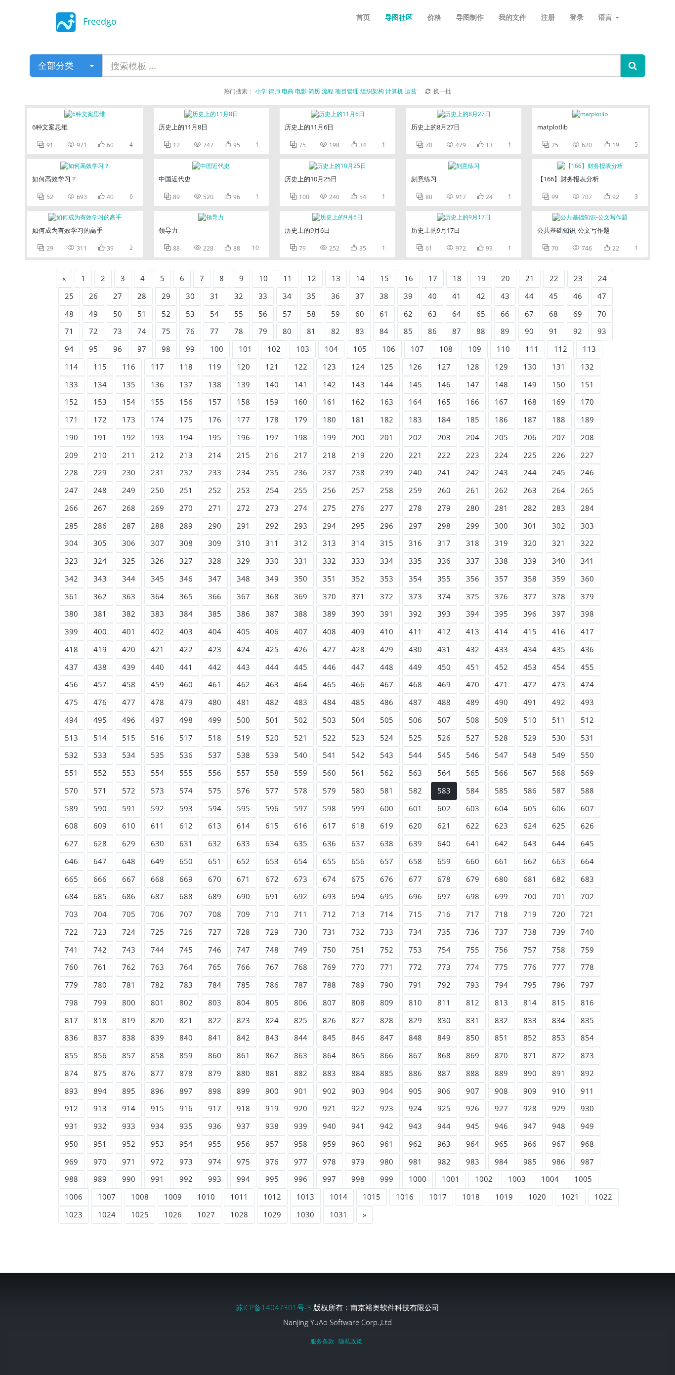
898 (214, 1091)
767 (272, 967)
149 (530, 384)
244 (530, 472)
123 (329, 367)
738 (530, 932)
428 (358, 649)
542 (358, 755)
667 (128, 879)
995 (272, 1179)
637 (358, 843)
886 (415, 1073)
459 (157, 684)
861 (243, 1055)
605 (530, 808)
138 (214, 384)
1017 (438, 1197)
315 (386, 543)
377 (530, 596)
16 (408, 278)
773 (444, 967)
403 (186, 631)
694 (358, 896)
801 (157, 1002)
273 (272, 508)
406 (272, 631)
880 (243, 1073)
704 (100, 914)
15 (384, 278)
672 (272, 879)
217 (300, 455)
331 (300, 561)
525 (415, 738)
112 (560, 349)
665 (71, 879)
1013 (305, 1197)
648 (128, 861)
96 (117, 349)
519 (243, 738)
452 (501, 667)
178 (272, 419)
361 (71, 596)
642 (501, 843)
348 (243, 578)
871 (530, 1055)
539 (272, 755)
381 (100, 614)
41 (456, 296)
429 (386, 649)
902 (329, 1091)
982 (444, 1162)
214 (214, 455)
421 (157, 649)
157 (214, 402)
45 (553, 296)
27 (117, 296)
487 (415, 702)
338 (501, 561)
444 (272, 667)
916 (186, 1108)
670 (214, 879)
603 (472, 808)
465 (329, 684)
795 (530, 985)
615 (272, 826)
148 (501, 384)
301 (530, 526)
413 (472, 631)
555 (186, 773)
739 (558, 932)
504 (358, 720)
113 (589, 349)
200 (358, 437)
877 (157, 1073)
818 (100, 1020)
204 (472, 437)
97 (141, 349)
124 (358, 367)
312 (300, 543)
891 (558, 1073)
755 (472, 950)
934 (157, 1126)
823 (243, 1020)
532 (71, 755)
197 (272, 437)
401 (128, 631)
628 (100, 843)
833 (530, 1020)
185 (472, 419)
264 (558, 490)
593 (186, 808)
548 (530, 755)
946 (501, 1126)
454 (558, 667)
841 (214, 1037)
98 (166, 349)
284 (587, 508)
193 (157, 437)
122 (300, 367)
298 (444, 526)
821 (186, 1020)
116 (128, 367)
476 (100, 702)
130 (530, 367)
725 (157, 932)
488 (444, 702)
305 (100, 543)
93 (601, 331)
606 (558, 808)
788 (329, 985)
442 (214, 667)
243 (501, 472)
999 (386, 1179)
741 (71, 950)
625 (558, 826)
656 (358, 861)
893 (71, 1091)
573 (157, 790)
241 (444, 472)
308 (186, 543)
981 (415, 1162)
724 (128, 932)
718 (501, 914)
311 (272, 543)
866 (386, 1055)
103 (302, 349)
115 (100, 367)
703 (71, 914)
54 (214, 314)
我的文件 (512, 17)
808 (358, 1002)
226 (558, 455)
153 (100, 402)
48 (69, 314)
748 (272, 950)
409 (358, 631)
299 (472, 526)
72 (93, 331)
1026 (173, 1214)
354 (415, 578)
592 (157, 808)
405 (243, 631)
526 (444, 738)
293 (300, 526)
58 (311, 314)
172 (100, 419)
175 (186, 419)
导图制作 (470, 17)
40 (432, 296)
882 (300, 1073)
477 (128, 702)
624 (530, 826)
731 (329, 932)
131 (558, 367)
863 (300, 1055)
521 (300, 738)
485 (358, 702)
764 (186, 967)
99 (190, 349)
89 (505, 331)
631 (186, 843)
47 (601, 296)
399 (71, 631)
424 (243, 649)
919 (272, 1108)
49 (93, 314)
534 (128, 755)
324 (100, 561)
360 (587, 578)
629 (128, 843)
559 (300, 773)
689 (214, 896)
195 (214, 437)
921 (329, 1108)
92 (577, 331)
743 (128, 950)
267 (100, 508)
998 (358, 1179)
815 (558, 1002)
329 (243, 561)
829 (415, 1020)
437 (71, 667)
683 (587, 879)
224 (501, 455)
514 (100, 738)
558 (272, 773)
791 (415, 985)
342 (71, 578)
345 (157, 578)
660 (472, 861)
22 (553, 278)
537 (214, 755)
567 (530, 773)
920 (300, 1108)
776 (530, 967)
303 (587, 526)
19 (481, 278)
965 (501, 1144)
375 (472, 596)
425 (272, 649)
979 (358, 1162)
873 (587, 1055)
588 (587, 790)
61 (384, 314)
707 (186, 914)
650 (186, 861)
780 (100, 985)
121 (272, 367)
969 (71, 1162)
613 (214, 826)
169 (558, 402)
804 (243, 1002)
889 (501, 1073)
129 (501, 367)
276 (358, 508)
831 (472, 1020)
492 (558, 702)
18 (457, 278)
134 (100, 384)
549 (558, 755)
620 (415, 826)
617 (329, 826)
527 (472, 738)
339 (530, 561)
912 (71, 1108)
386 (243, 614)
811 (444, 1002)
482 (272, 702)
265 (587, 490)
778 (587, 967)
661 (501, 861)
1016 (405, 1197)
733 (386, 932)
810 (415, 1002)
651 (214, 861)
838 (128, 1037)
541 (329, 755)
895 (128, 1091)
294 (329, 526)
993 (214, 1179)
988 (71, 1179)
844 (300, 1037)
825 (300, 1020)
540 (300, 755)
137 (186, 384)
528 (501, 738)
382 (128, 614)
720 (558, 914)
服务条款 (323, 1341)
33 (262, 296)
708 (214, 914)
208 (587, 437)
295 (358, 526)
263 (530, 490)
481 (243, 702)
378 (558, 596)
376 (501, 596)
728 (243, 932)
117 (157, 367)
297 (415, 526)
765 (214, 967)
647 (100, 861)
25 (69, 296)
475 (71, 702)
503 (329, 720)
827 (358, 1020)
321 (558, 543)
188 (558, 419)
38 (384, 296)
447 (358, 667)
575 (214, 790)
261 (472, 490)
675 (358, 879)
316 (415, 543)
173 (128, 419)
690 (243, 896)
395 (501, 614)
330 (272, 561)
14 (360, 278)
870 (501, 1055)
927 (501, 1108)
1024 (107, 1214)
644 (558, 843)
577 (272, 790)
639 (415, 843)
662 (530, 861)
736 (472, 932)
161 (329, 402)
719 (530, 914)
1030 (305, 1214)
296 (386, 526)
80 (287, 331)
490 (501, 702)
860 (214, 1055)
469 (444, 684)
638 (386, 843)
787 (300, 985)
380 (71, 614)
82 (335, 331)
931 (71, 1126)
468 (415, 684)
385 (214, 614)
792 (444, 985)
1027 (206, 1214)
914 (128, 1108)
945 (472, 1126)
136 (157, 384)
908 (501, 1091)
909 (530, 1091)
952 (128, 1144)
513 (71, 738)
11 (287, 278)
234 (243, 472)
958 (300, 1144)
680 (501, 879)
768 (300, 967)
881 (272, 1073)
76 (190, 331)
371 (358, 596)
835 (587, 1020)
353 (386, 578)
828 (386, 1020)
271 (214, 508)
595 (243, 808)
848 (415, 1037)
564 (444, 773)
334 (386, 561)
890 (530, 1073)
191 (100, 437)
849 (444, 1037)
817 (71, 1020)
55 (238, 314)
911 (587, 1091)
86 (432, 331)
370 (329, 596)
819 (128, 1020)
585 (501, 790)
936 (214, 1126)
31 (214, 296)
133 (71, 384)
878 (186, 1073)
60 (359, 314)
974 (214, 1162)
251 (186, 490)
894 (100, 1091)
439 (128, 667)
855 (71, 1055)
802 (186, 1002)
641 (472, 843)
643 (530, 843)
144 (386, 384)
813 (501, 1002)
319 (501, 543)
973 (186, 1162)
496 (128, 720)
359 (558, 578)
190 (71, 437)
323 (71, 561)
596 (272, 808)
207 (558, 437)
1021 (570, 1197)
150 (558, 384)
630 (157, 843)
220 (386, 455)
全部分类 (56, 65)
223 (472, 455)
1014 (338, 1197)
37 (359, 296)
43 (505, 296)
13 (336, 278)
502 (300, 720)
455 (587, 667)
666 (100, 879)
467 (386, 684)
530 (558, 738)
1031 (338, 1214)
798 (71, 1002)
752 (386, 950)
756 (501, 950)
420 (128, 649)
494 (71, 720)
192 (128, 437)
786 (272, 985)
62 (408, 314)
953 (157, 1144)
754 (444, 950)
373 (415, 596)
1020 (537, 1197)
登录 (577, 17)
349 (272, 578)
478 (157, 702)
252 (214, 490)
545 (444, 755)
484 (329, 702)
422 (186, 649)
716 (444, 914)
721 (587, 914)
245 (558, 472)
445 (300, 667)
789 (358, 985)
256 (329, 490)
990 (128, 1179)
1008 (140, 1197)
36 (335, 296)
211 (128, 455)
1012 (272, 1197)
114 (71, 367)
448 (386, 667)
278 (415, 508)
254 (272, 490)
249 (128, 490)
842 (243, 1037)
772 (415, 967)
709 (243, 914)
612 (186, 826)
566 (501, 773)
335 (415, 561)
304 (71, 543)
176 (214, 419)
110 (503, 349)
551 (71, 773)
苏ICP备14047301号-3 (274, 1307)
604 (501, 808)
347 (214, 578)
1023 (74, 1214)
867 (415, 1055)
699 (501, 896)
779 (71, 985)
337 (472, 561)
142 (329, 384)
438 (100, 667)
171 (71, 419)
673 (300, 879)
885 (386, 1073)
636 (329, 843)
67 (529, 314)
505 (386, 720)
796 (558, 985)
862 (272, 1055)
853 (558, 1037)
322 (587, 543)
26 (93, 296)
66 (505, 314)
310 (243, 543)
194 (186, 437)
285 (71, 526)
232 (186, 472)
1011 (239, 1197)
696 (415, 896)
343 (100, 578)
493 (587, 702)
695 (386, 896)
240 (415, 472)
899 (243, 1091)
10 (263, 278)
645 (587, 843)
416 (558, 631)
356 (472, 578)
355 (444, 578)
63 (432, 314)
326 (157, 561)
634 (272, 843)
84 (384, 331)
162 (358, 402)
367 (243, 596)
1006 (74, 1197)
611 (157, 826)
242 (472, 472)
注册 (548, 17)
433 (501, 649)
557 (243, 773)
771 (386, 967)
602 (444, 808)
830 (444, 1020)
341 (587, 561)
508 (472, 720)
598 (329, 808)
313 (329, 543)
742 (100, 950)
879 (214, 1073)
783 (186, 985)
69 (577, 314)
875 (100, 1073)
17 (432, 278)
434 (530, 649)
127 (444, 367)
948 (558, 1126)
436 (587, 649)
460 (186, 684)
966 (530, 1144)
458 (128, 684)
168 (530, 402)
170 (587, 402)
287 (128, 526)
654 (300, 861)
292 (272, 526)
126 (415, 367)
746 (214, 950)
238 (358, 472)
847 (386, 1037)
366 (214, 596)
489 (472, 702)
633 (243, 843)
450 (444, 667)
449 (415, 667)
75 (166, 331)
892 (587, 1073)
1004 (550, 1179)
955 (214, 1144)
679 (472, 879)
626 (587, 826)
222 (444, 455)
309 (214, 543)
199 (329, 437)
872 (558, 1055)
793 (472, 985)
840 (186, 1037)
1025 (140, 1214)
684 (71, 896)
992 (186, 1179)
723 (100, 932)
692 (300, 896)
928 (530, 1108)
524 (386, 738)
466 (358, 684)
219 (358, 455)
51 (141, 314)
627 (71, 843)
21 (529, 278)
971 (128, 1162)
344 (128, 578)
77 (214, 331)
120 (243, 367)
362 (100, 596)
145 (415, 384)
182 (386, 419)
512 (587, 720)
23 (578, 278)
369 (300, 596)
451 (472, 667)
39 (408, 296)
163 (386, 402)
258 (386, 490)
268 (128, 508)
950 (71, 1144)
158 (243, 402)
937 (243, 1126)
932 (100, 1126)
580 (358, 790)
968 (587, 1144)
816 (587, 1002)
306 (128, 543)
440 (157, 667)
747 (243, 950)
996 (300, 1179)
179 (300, 419)
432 (472, 649)
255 (300, 490)
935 (186, 1126)
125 (386, 367)
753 (415, 950)
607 (587, 808)
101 (245, 349)
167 (501, 402)
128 (472, 367)
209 (71, 455)
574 (186, 790)
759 (587, 950)
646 (71, 861)
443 (243, 667)
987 (587, 1162)
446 (329, 667)
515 (128, 738)
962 (415, 1144)
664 (587, 861)
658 (415, 861)
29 (166, 296)
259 (415, 490)
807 (329, 1002)
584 (472, 790)
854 (587, 1037)
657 (386, 861)
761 (100, 967)
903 (358, 1091)
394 (472, 614)
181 (358, 419)
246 (587, 472)
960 (358, 1144)
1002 (484, 1179)
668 (157, 879)
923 (386, 1108)
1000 (417, 1179)
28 (141, 296)
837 (100, 1037)
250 (157, 490)
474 (587, 684)
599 (358, 808)
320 (530, 543)
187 (530, 419)
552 (100, 773)
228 (71, 472)
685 (100, 896)
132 (587, 367)
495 (100, 720)
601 (415, 808)
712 (329, 914)
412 (444, 631)
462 (243, 684)
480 (214, 702)
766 (243, 967)
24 (602, 278)
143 (358, 384)
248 (100, 490)
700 (530, 896)
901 (300, 1091)
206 (530, 437)
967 (558, 1144)
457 (100, 684)
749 (300, 950)
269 (157, 508)
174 (157, 419)
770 (358, 967)
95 (93, 349)
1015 (371, 1197)
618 (358, 826)
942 (386, 1126)
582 (415, 790)
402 (157, 631)
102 (274, 349)
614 (243, 826)
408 (329, 631)
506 (415, 720)
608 (71, 826)
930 (587, 1108)
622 (472, 826)
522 (329, 738)
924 (415, 1108)
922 (358, 1108)
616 (300, 826)
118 (186, 367)
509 (501, 720)
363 (128, 596)
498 (186, 720)
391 (386, 614)
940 (329, 1126)
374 (444, 596)
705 (128, 914)
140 (272, 384)
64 (456, 314)
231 (157, 472)
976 (272, 1162)
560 (329, 773)
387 (272, 614)
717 (472, 914)
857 (128, 1055)
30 (190, 296)
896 (157, 1091)
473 (558, 684)
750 (329, 950)
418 (71, 649)
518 (214, 738)
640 (444, 843)
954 (186, 1144)
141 (300, 384)
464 (300, 684)
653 (272, 861)
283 (558, 508)
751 (358, 950)
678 (444, 879)
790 (386, 985)
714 (386, 914)
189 (587, 419)
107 (417, 349)
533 (100, 755)
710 (272, 914)
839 (157, 1037)
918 (243, 1108)
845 (329, 1037)
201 (386, 437)
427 (329, 649)
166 (472, 402)
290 (214, 526)
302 (558, 526)
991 (157, 1179)
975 (243, 1162)
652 (243, 861)
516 (157, 738)
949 (587, 1126)
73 (117, 331)
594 (214, 808)
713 (358, 914)
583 (444, 790)
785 (243, 985)
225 (530, 455)
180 (329, 419)
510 (530, 720)
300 (501, 526)
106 (388, 349)
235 (272, 472)
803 (214, 1002)
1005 (583, 1179)
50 (117, 314)
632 (214, 843)
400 (100, 631)
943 (415, 1126)
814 (530, 1002)
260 (444, 490)
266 (71, 508)
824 (272, 1020)
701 (558, 896)
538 (243, 755)
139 (243, 384)
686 (128, 896)
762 (128, 967)
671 (243, 879)
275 (329, 508)
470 (472, 684)
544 (415, 755)
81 (311, 331)
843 (272, 1037)
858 (157, 1055)
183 (415, 419)
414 (501, 631)
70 (601, 314)
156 (186, 402)
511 (558, 720)
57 (287, 314)
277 (386, 508)
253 (243, 490)
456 (71, 684)
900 (272, 1091)
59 (335, 314)
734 (415, 932)
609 (100, 826)
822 (214, 1020)
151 (587, 384)
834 (558, 1020)
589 (71, 808)
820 (157, 1020)
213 (186, 455)
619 (386, 826)
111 (532, 349)
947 (530, 1126)
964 (472, 1144)
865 (358, 1055)
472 (530, 684)
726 (186, 932)
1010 (206, 1197)
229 (100, 472)
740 (587, 932)
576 (243, 790)
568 (558, 773)
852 (530, 1037)
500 (243, 720)
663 (558, 861)
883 (329, 1073)
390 (358, 614)
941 (358, 1126)
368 (272, 596)
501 (272, 720)
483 (300, 702)
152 (71, 402)
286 (100, 526)
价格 (434, 17)
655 (329, 861)
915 (157, 1108)
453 (530, 667)
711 (300, 914)
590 (100, 808)
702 (587, 896)
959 (329, 1144)
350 (300, 578)
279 (444, 508)
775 (501, 967)
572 (128, 790)
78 (238, 331)
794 (501, 985)
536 (186, 755)
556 (214, 773)
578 (300, 790)
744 (157, 950)
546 (472, 755)
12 (311, 278)
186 (501, 419)
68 (553, 314)
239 (386, 472)
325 (128, 561)
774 (472, 967)
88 (480, 331)
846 (358, 1037)
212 (157, 455)
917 (214, 1108)
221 (415, 455)
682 (558, 879)
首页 (363, 17)
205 (501, 437)
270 (186, 508)
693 (329, 896)
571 (100, 790)
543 (386, 755)
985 (530, 1162)
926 (472, 1108)
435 (558, 649)
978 (329, 1162)
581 (386, 790)
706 (157, 914)
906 (444, 1091)
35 (311, 296)
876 (128, 1073)
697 (444, 896)
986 (558, 1162)
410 (386, 631)
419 (100, 649)
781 (128, 985)
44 (529, 296)
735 (444, 932)
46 (577, 296)
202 (415, 437)
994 (243, 1179)
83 (359, 331)
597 (300, 808)
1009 (173, 1197)
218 (329, 455)
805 (272, 1002)
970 (100, 1162)
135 (128, 384)
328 (214, 561)
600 (386, 808)
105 (360, 349)
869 (472, 1055)
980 (386, 1162)
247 (71, 490)
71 (69, 331)
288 (157, 526)
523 (358, 738)
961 (386, 1144)
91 (553, 331)
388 (300, 614)
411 (415, 631)
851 (501, 1037)
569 (587, 773)
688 (186, 896)
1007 (107, 1197)
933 (128, 1126)
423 (214, 649)
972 (157, 1162)
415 (530, 631)
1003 (517, 1179)
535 (157, 755)
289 (186, 526)
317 (444, 543)
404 (214, 631)
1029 (272, 1214)
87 (456, 331)
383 (157, 614)
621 (444, 826)
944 (444, 1126)
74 (141, 331)
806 (300, 1002)
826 (329, 1020)
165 (444, 402)
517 (186, 738)
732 (358, 932)
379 (587, 596)
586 (530, 790)
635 (300, 843)
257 (358, 490)
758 (558, 950)
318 (472, 543)
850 (472, 1037)
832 (501, 1020)
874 (71, 1073)
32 (238, 296)
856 (100, 1055)
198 (300, 437)
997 (329, 1179)
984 (501, 1162)
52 (166, 314)
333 (358, 561)
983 (472, 1162)
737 (501, 932)
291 (243, 526)
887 (444, 1073)
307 (157, 543)
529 (530, 738)
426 (300, 649)
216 (272, 455)
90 (529, 331)
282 (530, 508)
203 (444, 437)
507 (444, 720)
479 (186, 702)
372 (386, 596)
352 (358, 578)
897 (186, 1091)
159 (272, 402)
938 (272, 1126)
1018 (471, 1197)
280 (472, 508)
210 (100, 455)
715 (415, 914)
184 (444, 419)
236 (300, 472)
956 (243, 1144)
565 (472, 773)
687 (157, 896)
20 (505, 278)
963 (444, 1144)
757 (530, 950)
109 (474, 349)
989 (100, 1179)
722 (71, 932)
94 (69, 349)
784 (214, 985)
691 (272, 896)
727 (214, 932)
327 (186, 561)
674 (329, 879)
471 (501, 684)
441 (186, 667)
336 (444, 561)
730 (300, 932)
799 (100, 1002)
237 (329, 472)
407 (300, 631)
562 (386, 773)
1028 (239, 1214)
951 (100, 1144)
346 (186, 578)
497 (157, 720)
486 (386, 702)
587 (558, 790)
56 (262, 314)
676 (386, 879)
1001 (451, 1179)
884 (358, 1073)
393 (444, 614)
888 (472, 1073)
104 (331, 349)
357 (501, 578)
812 (472, 1002)
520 (272, 738)
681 (530, 879)
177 (243, 419)
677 (415, 879)
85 (408, 331)
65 (480, 314)
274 (300, 508)
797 (587, 985)
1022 (603, 1197)
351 (329, 578)
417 (587, 631)
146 (444, 384)
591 (128, 808)
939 (300, 1126)
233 (214, 472)
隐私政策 (351, 1341)
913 (100, 1108)
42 (480, 296)
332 (329, 561)
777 (558, 967)
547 (501, 755)
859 (186, 1055)
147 (472, 384)
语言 (606, 17)
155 (157, 402)
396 (530, 614)
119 (214, 367)
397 (558, 614)
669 (186, 879)
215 (243, 455)
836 (71, 1037)
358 (530, 578)
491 (530, 702)
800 (128, 1002)
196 (243, 437)
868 (444, 1055)
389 (329, 614)
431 (444, 649)
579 (329, 790)
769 (329, 967)
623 (501, 826)
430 (415, 649)
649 (157, 861)
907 (472, 1091)
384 (186, 614)
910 (558, 1091)
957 (272, 1144)
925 (444, 1108)
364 (157, 596)
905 (415, 1091)
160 (300, 402)
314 (358, 543)
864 (329, 1055)
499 (214, 720)
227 (587, 455)
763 (157, 967)
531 (587, 738)
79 (262, 331)
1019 (504, 1197)
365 (186, 596)
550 (587, 755)
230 (128, 472)
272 (243, 508)
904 (386, 1091)
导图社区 (399, 17)
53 (190, 314)
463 (272, 684)
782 (157, 985)
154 (128, 402)
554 (157, 773)
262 (501, 490)
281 (501, 508)
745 (186, 950)
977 (300, 1162)
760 (71, 967)
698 (472, 896)
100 (216, 349)
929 (558, 1108)
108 (446, 349)
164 (415, 402)
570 (71, 790)
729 (272, 932)
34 (287, 296)
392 (415, 614)
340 (558, 561)
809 (386, 1002)
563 (415, 773)
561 (358, 773)
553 (128, 773)
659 (444, 861)
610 (128, 826)
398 (587, 614)
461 (214, 684)
